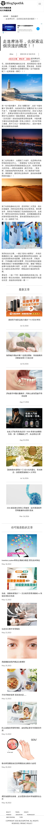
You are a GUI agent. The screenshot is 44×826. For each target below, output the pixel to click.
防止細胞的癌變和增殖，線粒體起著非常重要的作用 (21, 729)
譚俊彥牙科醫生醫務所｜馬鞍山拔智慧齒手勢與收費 (24, 395)
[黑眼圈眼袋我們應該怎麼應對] (22, 647)
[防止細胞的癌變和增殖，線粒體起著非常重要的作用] (22, 713)
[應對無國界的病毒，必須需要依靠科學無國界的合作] (22, 781)
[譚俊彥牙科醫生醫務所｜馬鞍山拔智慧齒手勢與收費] (24, 380)
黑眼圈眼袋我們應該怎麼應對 (13, 662)
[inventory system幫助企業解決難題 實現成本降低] (22, 545)
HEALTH (26, 812)
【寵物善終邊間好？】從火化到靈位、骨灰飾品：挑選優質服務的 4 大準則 (24, 471)
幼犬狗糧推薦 (5, 8)
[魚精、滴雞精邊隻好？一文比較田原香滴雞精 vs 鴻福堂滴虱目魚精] (22, 578)
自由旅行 (14, 16)
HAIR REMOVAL (10, 817)
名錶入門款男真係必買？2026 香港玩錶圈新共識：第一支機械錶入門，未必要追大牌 (24, 433)
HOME (5, 16)
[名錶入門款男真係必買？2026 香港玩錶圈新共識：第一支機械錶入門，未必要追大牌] (24, 418)
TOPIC (21, 817)
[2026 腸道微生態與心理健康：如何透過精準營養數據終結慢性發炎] (24, 494)
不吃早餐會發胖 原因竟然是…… (14, 695)
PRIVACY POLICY (26, 823)
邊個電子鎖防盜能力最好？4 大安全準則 (24, 320)
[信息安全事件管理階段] (22, 614)
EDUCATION (19, 814)
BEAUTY (8, 812)
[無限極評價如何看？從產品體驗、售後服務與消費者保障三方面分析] (24, 342)
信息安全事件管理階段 (11, 629)
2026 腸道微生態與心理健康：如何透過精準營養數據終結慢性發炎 (24, 509)
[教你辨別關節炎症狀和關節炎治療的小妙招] (22, 748)
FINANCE (8, 814)
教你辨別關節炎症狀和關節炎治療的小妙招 (19, 763)
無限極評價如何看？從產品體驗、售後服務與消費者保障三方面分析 (24, 357)
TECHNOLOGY (31, 814)
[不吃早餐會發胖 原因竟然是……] (22, 680)
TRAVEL (17, 812)
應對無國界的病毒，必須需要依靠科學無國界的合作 (21, 798)
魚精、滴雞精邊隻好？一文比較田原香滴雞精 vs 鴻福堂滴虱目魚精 (22, 595)
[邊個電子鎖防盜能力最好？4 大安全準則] (24, 306)
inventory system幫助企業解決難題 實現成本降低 (21, 560)
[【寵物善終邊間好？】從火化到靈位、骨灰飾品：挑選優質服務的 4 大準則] (24, 456)
